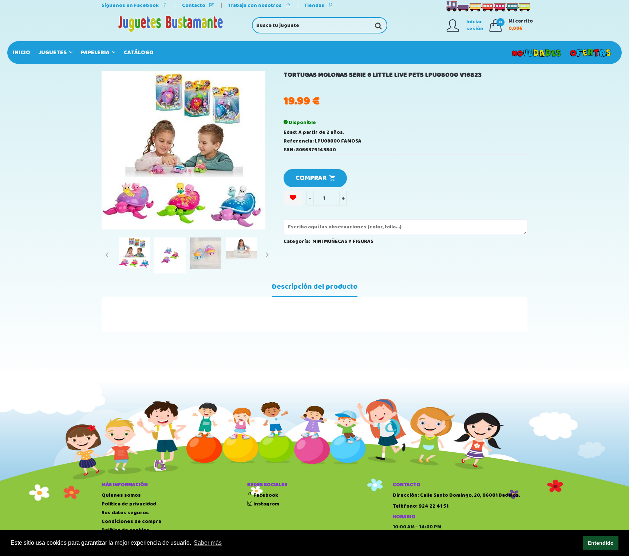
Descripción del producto (314, 286)
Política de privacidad (129, 504)
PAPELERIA (96, 52)
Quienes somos (121, 495)
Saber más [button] (208, 543)
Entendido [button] (601, 543)
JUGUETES (53, 52)
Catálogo (139, 52)
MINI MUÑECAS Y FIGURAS (342, 241)
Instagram (265, 504)
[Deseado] (293, 198)
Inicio (21, 52)
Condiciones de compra (131, 521)
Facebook (265, 495)
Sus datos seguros (125, 513)
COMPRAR (312, 178)
